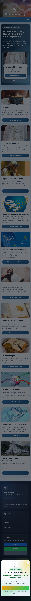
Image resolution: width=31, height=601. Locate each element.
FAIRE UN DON (16, 588)
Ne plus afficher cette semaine (15, 593)
